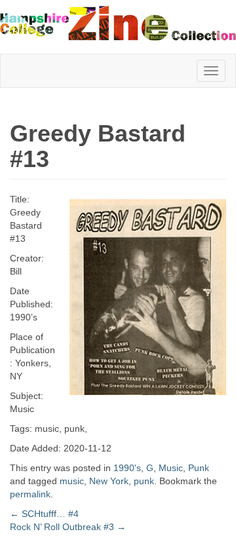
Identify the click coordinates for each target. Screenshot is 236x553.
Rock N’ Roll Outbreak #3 (68, 527)
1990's (127, 468)
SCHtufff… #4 (44, 513)
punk (144, 481)
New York (108, 481)
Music (171, 468)
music (72, 481)
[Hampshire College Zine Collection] (118, 23)
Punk (198, 468)
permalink (30, 494)
